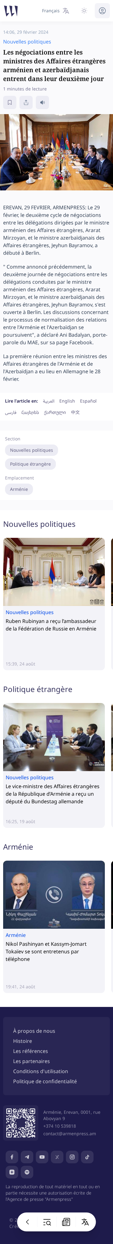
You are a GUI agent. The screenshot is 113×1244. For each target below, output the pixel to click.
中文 (75, 412)
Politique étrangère (30, 464)
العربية (48, 401)
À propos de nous (34, 1030)
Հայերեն (30, 412)
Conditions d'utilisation (40, 1071)
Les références (30, 1051)
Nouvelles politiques (31, 450)
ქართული (55, 412)
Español (88, 401)
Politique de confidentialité (45, 1081)
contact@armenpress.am (69, 1133)
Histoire (22, 1041)
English (67, 401)
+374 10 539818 (59, 1126)
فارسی (10, 412)
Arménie (19, 489)
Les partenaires (31, 1061)
